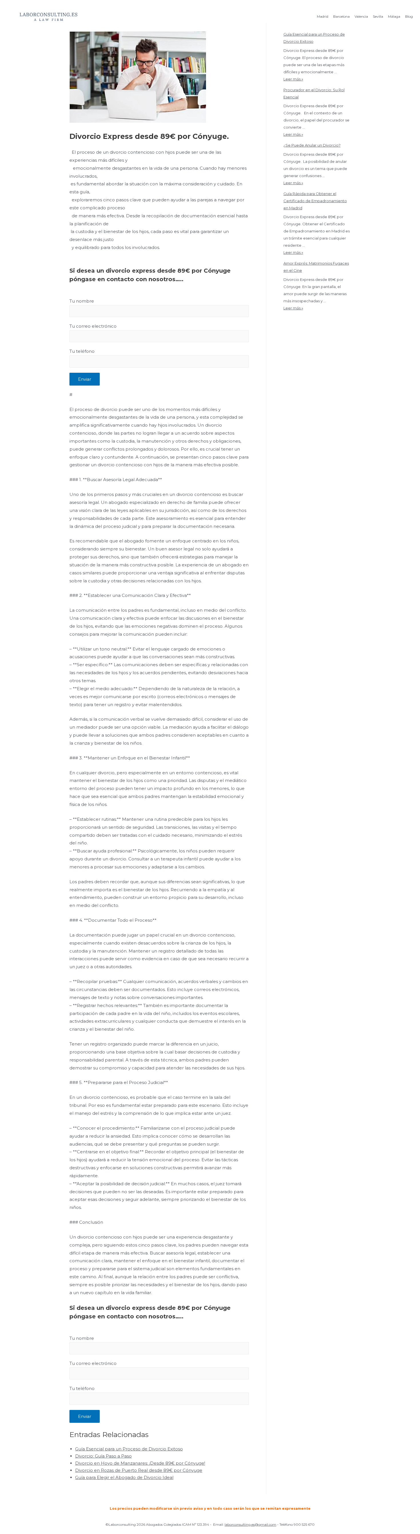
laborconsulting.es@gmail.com (250, 1524)
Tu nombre (81, 301)
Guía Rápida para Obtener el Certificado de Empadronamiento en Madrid (315, 200)
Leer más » (293, 79)
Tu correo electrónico (93, 326)
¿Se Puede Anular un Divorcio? (312, 145)
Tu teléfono (82, 351)
